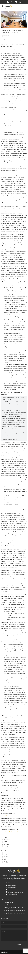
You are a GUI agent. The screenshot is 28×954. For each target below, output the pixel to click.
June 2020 (6, 856)
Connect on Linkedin (12, 894)
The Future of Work (8, 902)
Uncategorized (7, 846)
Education (6, 844)
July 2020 (6, 854)
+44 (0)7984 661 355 (12, 887)
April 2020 (6, 859)
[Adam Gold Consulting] (12, 2)
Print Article (6, 35)
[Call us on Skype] (16, 2)
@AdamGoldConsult (12, 882)
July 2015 (6, 862)
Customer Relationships (9, 843)
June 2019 (6, 861)
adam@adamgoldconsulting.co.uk (16, 890)
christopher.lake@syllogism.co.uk (9, 831)
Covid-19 (6, 841)
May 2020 (6, 858)
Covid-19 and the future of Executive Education (14, 913)
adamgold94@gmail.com (7, 815)
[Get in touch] (8, 2)
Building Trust (7, 839)
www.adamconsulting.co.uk (15, 892)
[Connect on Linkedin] (20, 2)
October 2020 (7, 853)
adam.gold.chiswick (12, 885)
